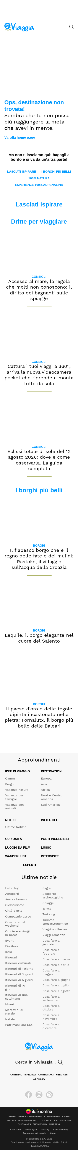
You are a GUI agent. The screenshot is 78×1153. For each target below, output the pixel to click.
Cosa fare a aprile (55, 964)
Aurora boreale (16, 899)
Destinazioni (51, 771)
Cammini (11, 778)
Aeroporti (12, 893)
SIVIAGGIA (66, 1120)
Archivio (39, 1079)
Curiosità (13, 839)
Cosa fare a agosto (56, 991)
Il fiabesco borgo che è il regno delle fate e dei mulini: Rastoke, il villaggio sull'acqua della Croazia (39, 558)
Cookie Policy (60, 1129)
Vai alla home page (19, 137)
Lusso (46, 847)
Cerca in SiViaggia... (35, 1062)
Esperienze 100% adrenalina (39, 185)
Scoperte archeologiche (52, 895)
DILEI (55, 1120)
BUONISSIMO (40, 1124)
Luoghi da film (17, 847)
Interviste (50, 856)
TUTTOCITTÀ (44, 1120)
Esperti (29, 865)
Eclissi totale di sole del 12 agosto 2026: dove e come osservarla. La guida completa (39, 460)
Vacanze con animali (14, 806)
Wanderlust (15, 856)
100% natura (39, 178)
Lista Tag (11, 888)
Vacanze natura (16, 789)
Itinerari (11, 957)
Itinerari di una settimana (16, 996)
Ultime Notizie (15, 827)
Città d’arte (13, 910)
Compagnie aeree (18, 916)
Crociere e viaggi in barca (17, 933)
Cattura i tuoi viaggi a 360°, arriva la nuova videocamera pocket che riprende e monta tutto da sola (39, 375)
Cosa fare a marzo (56, 959)
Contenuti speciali (23, 1074)
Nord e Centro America (51, 797)
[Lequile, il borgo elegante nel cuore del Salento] (39, 603)
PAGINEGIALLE (37, 1117)
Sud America (50, 804)
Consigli (39, 276)
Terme (46, 908)
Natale (10, 1019)
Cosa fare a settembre (51, 998)
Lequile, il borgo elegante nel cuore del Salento (39, 637)
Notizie (11, 820)
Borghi (39, 545)
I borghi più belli (56, 171)
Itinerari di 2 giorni (19, 974)
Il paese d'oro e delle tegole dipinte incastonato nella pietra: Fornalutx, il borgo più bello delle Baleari (39, 717)
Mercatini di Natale (14, 1011)
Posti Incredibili (55, 839)
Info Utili (49, 820)
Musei (9, 1004)
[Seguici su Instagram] (39, 1094)
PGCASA (11, 1120)
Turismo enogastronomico (55, 921)
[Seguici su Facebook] (28, 1094)
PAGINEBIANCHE (27, 1120)
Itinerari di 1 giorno (19, 968)
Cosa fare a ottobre (51, 1007)
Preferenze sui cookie (34, 1133)
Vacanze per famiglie (14, 797)
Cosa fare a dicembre (51, 1026)
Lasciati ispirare (21, 171)
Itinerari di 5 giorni (19, 980)
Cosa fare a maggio (51, 972)
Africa (45, 789)
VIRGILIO (23, 1117)
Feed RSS (62, 1074)
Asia (44, 784)
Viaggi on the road (56, 929)
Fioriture (11, 946)
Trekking (48, 914)
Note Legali (31, 1129)
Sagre (46, 888)
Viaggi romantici (54, 935)
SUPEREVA (54, 1124)
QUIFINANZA (24, 1124)
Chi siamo (15, 1129)
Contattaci (46, 1074)
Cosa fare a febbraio (51, 951)
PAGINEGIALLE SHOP (58, 1117)
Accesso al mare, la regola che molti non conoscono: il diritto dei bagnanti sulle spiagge (39, 290)
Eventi (10, 940)
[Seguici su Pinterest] (49, 1094)
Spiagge (48, 903)
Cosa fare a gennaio (51, 942)
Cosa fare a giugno (56, 979)
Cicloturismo (14, 905)
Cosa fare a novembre (51, 1016)
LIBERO (12, 1117)
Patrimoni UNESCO (19, 1024)
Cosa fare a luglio (55, 985)
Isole (8, 951)
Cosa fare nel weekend (15, 923)
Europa (46, 778)
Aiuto (52, 1133)
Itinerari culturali (18, 963)
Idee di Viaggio (17, 771)
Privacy (45, 1129)
